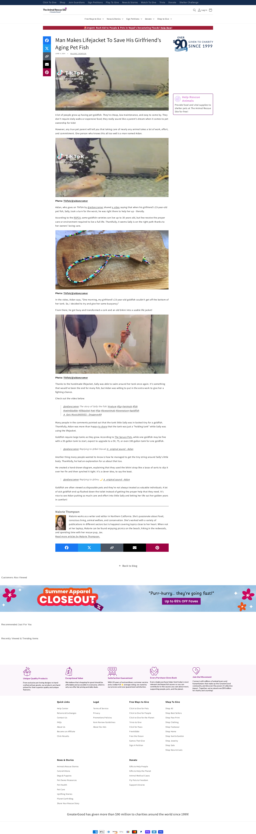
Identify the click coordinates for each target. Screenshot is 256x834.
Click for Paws (135, 727)
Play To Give (112, 2)
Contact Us (62, 717)
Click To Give (50, 2)
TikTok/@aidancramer (75, 200)
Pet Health (62, 784)
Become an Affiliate (66, 731)
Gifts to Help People (138, 766)
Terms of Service (101, 708)
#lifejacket (84, 410)
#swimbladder (70, 410)
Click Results (63, 736)
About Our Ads (99, 727)
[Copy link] (47, 56)
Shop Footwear (172, 727)
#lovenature (122, 410)
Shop (62, 2)
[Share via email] (47, 64)
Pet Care (61, 789)
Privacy (96, 713)
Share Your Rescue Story (68, 803)
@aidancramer (95, 207)
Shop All (169, 708)
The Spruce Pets (123, 436)
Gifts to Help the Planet (140, 771)
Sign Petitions (95, 2)
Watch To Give (148, 2)
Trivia (162, 2)
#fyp (119, 406)
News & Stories (130, 2)
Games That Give (137, 740)
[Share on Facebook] (47, 40)
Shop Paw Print (172, 717)
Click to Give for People (140, 713)
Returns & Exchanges (66, 713)
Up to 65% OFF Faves (181, 601)
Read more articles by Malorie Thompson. (77, 536)
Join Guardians (77, 2)
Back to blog (129, 565)
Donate (172, 2)
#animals (127, 406)
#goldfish (134, 410)
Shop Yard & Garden (174, 736)
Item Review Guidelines (104, 722)
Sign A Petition (136, 745)
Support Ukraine (137, 784)
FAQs (59, 722)
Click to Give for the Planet (141, 717)
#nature (112, 406)
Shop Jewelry (171, 740)
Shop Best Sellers (173, 713)
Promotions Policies (102, 717)
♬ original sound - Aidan (120, 448)
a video (116, 207)
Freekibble (134, 731)
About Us (61, 727)
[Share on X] (47, 48)
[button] (194, 10)
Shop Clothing (172, 722)
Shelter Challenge (188, 2)
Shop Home (170, 731)
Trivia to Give (135, 722)
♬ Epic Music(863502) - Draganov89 (82, 414)
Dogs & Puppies (64, 775)
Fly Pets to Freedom (138, 780)
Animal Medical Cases (139, 775)
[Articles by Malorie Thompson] (60, 522)
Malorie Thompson (78, 53)
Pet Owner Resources (67, 780)
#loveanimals (108, 410)
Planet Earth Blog (65, 798)
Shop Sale (170, 745)
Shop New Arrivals (173, 750)
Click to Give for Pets (139, 708)
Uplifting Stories (64, 794)
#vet (93, 410)
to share (102, 426)
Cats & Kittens (63, 771)
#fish (135, 406)
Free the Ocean (136, 736)
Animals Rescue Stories (68, 766)
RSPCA (77, 217)
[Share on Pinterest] (47, 72)
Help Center (62, 708)
